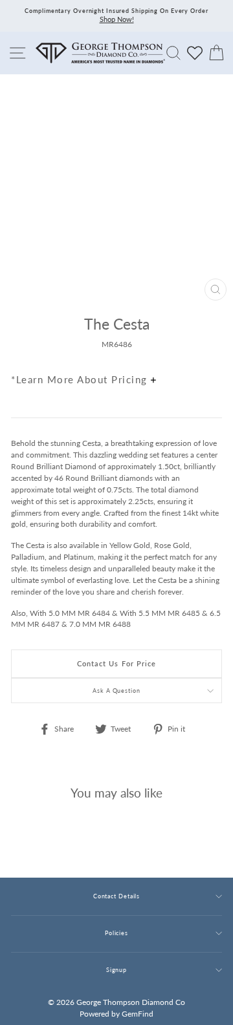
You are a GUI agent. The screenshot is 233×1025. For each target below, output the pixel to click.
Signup (116, 969)
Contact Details (116, 896)
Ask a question (116, 690)
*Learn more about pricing (81, 379)
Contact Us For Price (117, 663)
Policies (116, 932)
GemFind (137, 1014)
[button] (209, 352)
